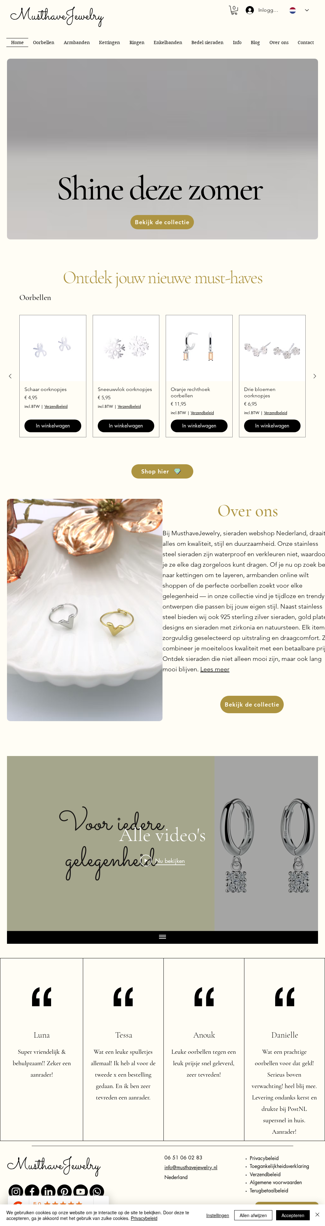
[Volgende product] (315, 376)
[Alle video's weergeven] (162, 937)
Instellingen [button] (217, 1215)
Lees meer (214, 669)
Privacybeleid (264, 1158)
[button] (234, 10)
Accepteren (293, 1215)
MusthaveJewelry (56, 16)
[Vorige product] (10, 376)
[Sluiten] (317, 1215)
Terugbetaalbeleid (269, 1190)
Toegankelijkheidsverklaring (279, 1166)
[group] (162, 376)
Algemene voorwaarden (276, 1182)
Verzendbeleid (56, 406)
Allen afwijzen (253, 1215)
